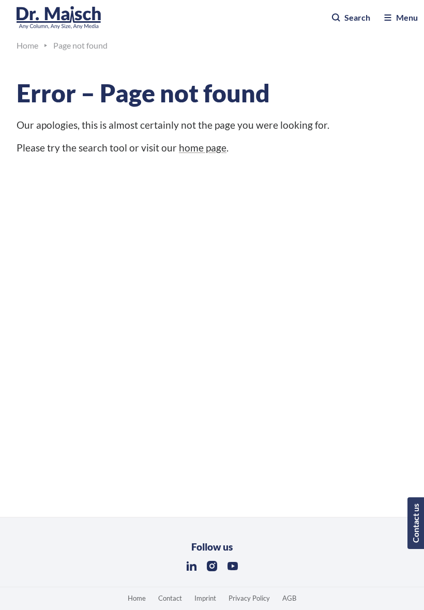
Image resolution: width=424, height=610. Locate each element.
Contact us (415, 523)
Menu (407, 17)
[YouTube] (232, 566)
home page (202, 148)
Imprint (205, 598)
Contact (170, 598)
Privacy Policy (249, 598)
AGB (289, 598)
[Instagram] (212, 566)
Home (137, 598)
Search (357, 17)
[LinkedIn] (191, 566)
